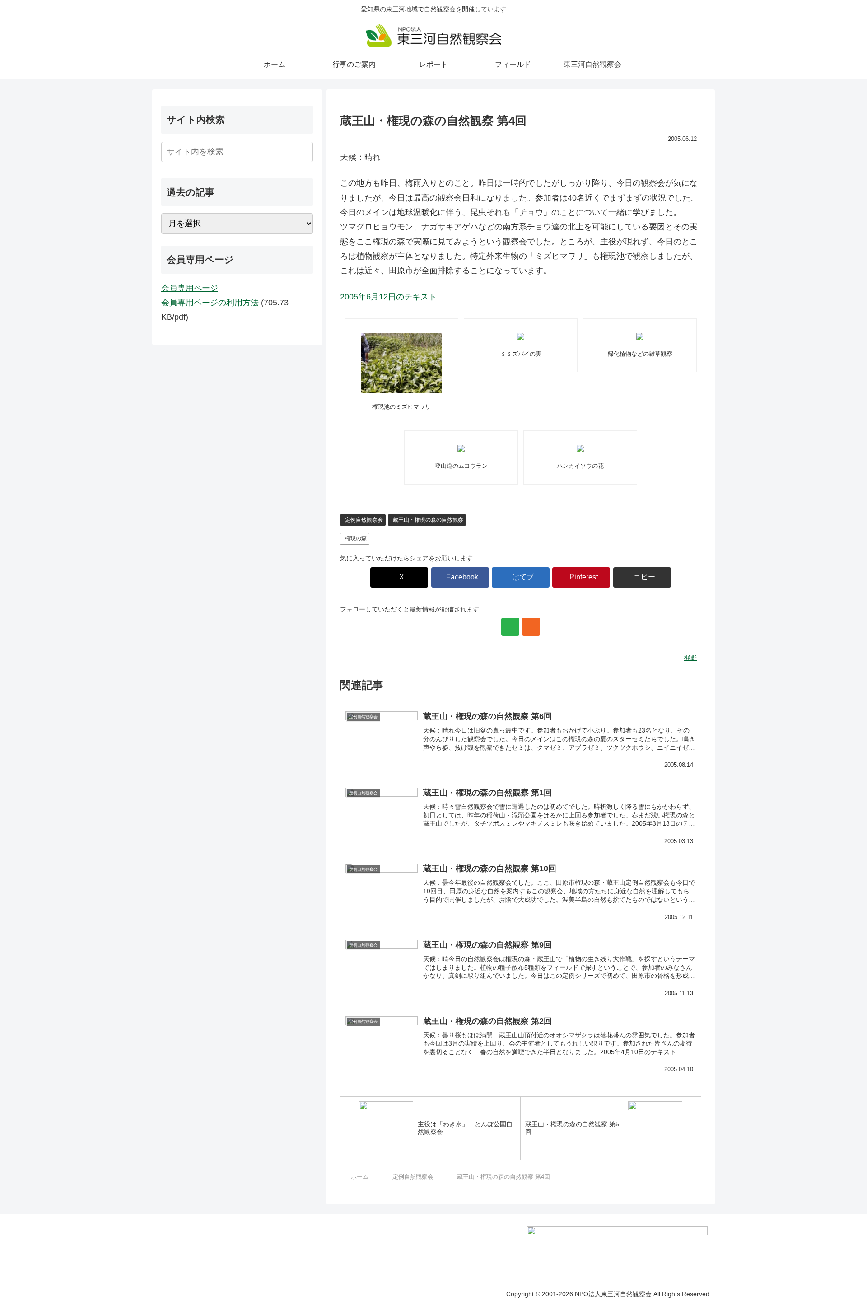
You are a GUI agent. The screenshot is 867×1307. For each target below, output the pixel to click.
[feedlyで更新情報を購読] (510, 627)
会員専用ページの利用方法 (210, 302)
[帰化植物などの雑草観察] (640, 336)
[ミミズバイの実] (521, 336)
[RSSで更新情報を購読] (531, 627)
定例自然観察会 (364, 520)
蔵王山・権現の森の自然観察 (428, 520)
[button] (642, 577)
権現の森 (356, 538)
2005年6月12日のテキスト (388, 296)
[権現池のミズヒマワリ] (401, 362)
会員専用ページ (189, 288)
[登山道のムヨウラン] (461, 448)
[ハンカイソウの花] (580, 448)
